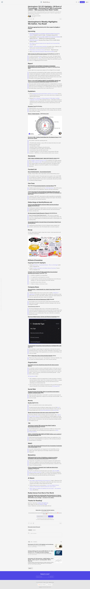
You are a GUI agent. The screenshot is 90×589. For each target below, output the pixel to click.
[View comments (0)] (31, 19)
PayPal (57, 27)
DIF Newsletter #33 (32, 376)
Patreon (30, 28)
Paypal (45, 504)
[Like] (29, 19)
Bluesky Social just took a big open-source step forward (41, 412)
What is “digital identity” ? (34, 113)
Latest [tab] (31, 541)
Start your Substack (42, 584)
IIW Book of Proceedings (35, 260)
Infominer (39, 564)
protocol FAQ (55, 410)
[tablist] (32, 530)
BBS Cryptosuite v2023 (37, 162)
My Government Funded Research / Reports (38, 213)
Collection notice (51, 582)
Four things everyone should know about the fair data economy (43, 364)
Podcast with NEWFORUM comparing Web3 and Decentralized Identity (43, 205)
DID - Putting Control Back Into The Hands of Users (46, 137)
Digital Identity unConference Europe (37, 50)
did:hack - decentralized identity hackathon (38, 46)
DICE (40, 57)
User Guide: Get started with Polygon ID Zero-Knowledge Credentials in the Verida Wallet (45, 446)
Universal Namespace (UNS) (33, 306)
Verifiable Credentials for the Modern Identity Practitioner (44, 268)
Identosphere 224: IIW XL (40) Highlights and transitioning (40, 544)
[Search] (76, 2)
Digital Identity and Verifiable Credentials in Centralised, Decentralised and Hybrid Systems (42, 66)
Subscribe (82, 2)
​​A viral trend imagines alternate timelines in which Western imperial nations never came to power (44, 486)
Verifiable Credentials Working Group (38, 160)
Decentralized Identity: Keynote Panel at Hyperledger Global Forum (44, 222)
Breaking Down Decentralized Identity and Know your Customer (45, 93)
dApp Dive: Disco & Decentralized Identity (42, 355)
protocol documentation (45, 410)
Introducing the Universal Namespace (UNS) (39, 299)
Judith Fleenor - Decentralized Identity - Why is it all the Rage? (45, 265)
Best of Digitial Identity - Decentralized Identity (39, 171)
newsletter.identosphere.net (42, 503)
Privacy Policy (52, 519)
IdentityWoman (34, 554)
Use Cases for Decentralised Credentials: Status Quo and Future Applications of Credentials (44, 192)
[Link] (26, 22)
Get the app (50, 584)
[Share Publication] (78, 2)
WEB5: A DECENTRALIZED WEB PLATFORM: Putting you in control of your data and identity (44, 434)
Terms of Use (49, 518)
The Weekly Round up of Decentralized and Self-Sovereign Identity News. (39, 553)
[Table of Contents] (1, 294)
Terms (47, 582)
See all (30, 568)
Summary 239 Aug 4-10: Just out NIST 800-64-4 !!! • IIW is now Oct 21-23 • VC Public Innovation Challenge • (40, 551)
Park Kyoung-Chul (55, 386)
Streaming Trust (32, 106)
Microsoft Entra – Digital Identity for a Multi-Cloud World (41, 289)
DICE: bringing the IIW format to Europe (37, 54)
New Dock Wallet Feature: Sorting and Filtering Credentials (42, 316)
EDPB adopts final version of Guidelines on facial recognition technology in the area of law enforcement (42, 458)
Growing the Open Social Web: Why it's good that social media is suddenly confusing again (43, 392)
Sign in (87, 2)
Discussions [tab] (35, 541)
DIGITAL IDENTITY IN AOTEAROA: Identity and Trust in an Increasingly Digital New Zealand (44, 81)
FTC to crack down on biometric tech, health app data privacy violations (43, 468)
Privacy (44, 582)
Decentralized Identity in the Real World (44, 185)
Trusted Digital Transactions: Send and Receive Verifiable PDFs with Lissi (44, 346)
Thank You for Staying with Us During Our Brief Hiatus (36, 545)
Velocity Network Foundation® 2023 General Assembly (43, 51)
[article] (45, 546)
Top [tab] (29, 541)
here (58, 407)
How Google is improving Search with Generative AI (40, 480)
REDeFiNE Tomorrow (34, 40)
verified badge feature (49, 188)
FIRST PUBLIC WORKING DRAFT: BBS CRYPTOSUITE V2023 (42, 158)
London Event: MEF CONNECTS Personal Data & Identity (48, 37)
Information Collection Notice (45, 519)
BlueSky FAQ (31, 402)
